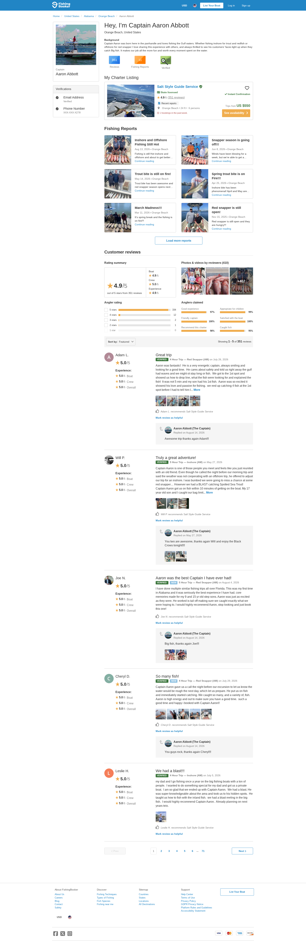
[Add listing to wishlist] (247, 88)
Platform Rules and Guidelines (196, 907)
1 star (112, 330)
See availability (235, 112)
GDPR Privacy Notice (192, 904)
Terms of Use (188, 897)
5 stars (113, 309)
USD (184, 5)
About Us (59, 894)
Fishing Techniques (107, 894)
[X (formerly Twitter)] (62, 935)
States (142, 897)
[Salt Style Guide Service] (130, 101)
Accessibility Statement (193, 910)
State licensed (169, 92)
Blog (57, 901)
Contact (59, 904)
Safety (58, 907)
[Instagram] (69, 935)
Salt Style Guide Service (178, 87)
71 (203, 851)
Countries (144, 894)
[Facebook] (55, 935)
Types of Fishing (105, 897)
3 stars (113, 320)
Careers (59, 897)
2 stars (113, 325)
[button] (200, 87)
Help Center (187, 894)
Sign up (246, 5)
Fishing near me (105, 904)
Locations (144, 901)
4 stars (113, 315)
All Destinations (147, 904)
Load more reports (178, 240)
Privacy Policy (188, 901)
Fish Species (103, 901)
